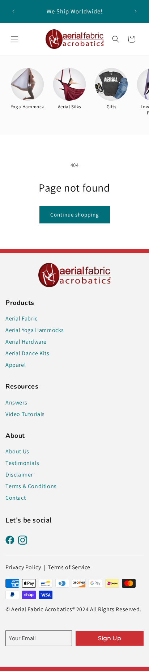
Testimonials (22, 463)
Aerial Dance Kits (27, 353)
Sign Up (109, 638)
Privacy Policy (23, 567)
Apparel (15, 365)
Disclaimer (19, 474)
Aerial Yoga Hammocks (34, 330)
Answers (16, 402)
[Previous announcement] (13, 11)
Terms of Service (69, 567)
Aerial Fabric (21, 318)
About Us (17, 451)
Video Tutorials (25, 414)
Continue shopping (74, 214)
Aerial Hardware (26, 341)
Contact (15, 498)
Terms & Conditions (31, 486)
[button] (14, 39)
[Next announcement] (136, 11)
